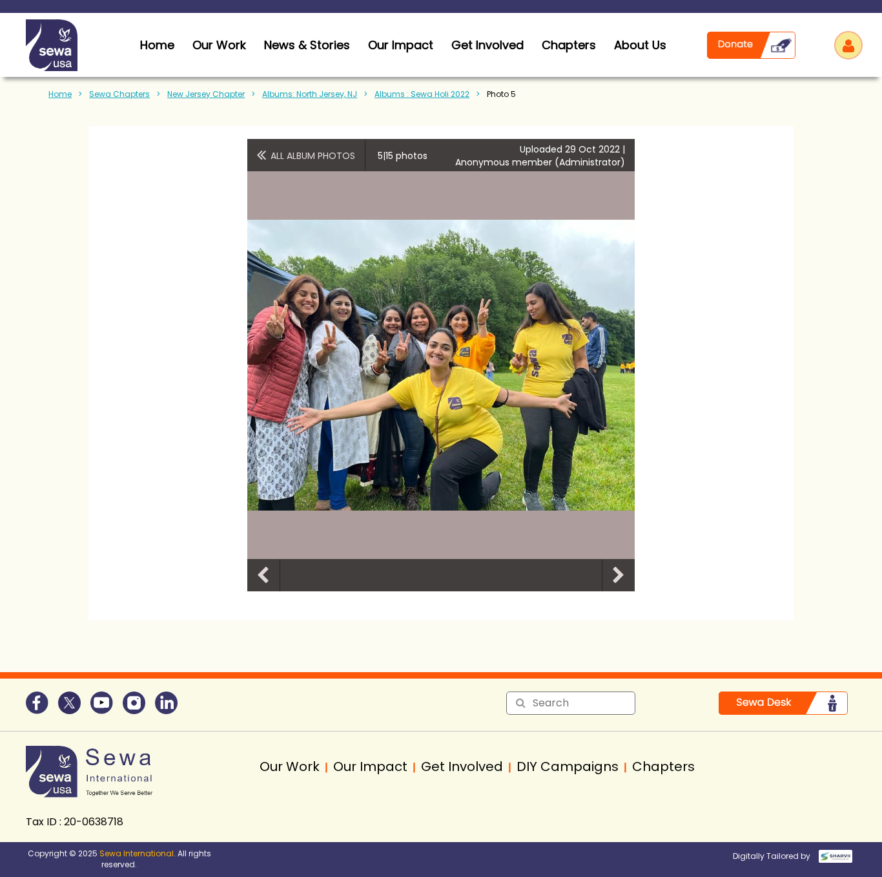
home (157, 45)
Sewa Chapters (119, 94)
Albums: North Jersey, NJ (309, 94)
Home (60, 94)
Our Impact (400, 45)
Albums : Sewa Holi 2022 (421, 94)
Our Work (219, 45)
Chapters (569, 45)
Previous (263, 575)
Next (618, 575)
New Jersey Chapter (206, 94)
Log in (848, 45)
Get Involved (487, 45)
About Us (640, 45)
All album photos (313, 155)
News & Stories (307, 45)
